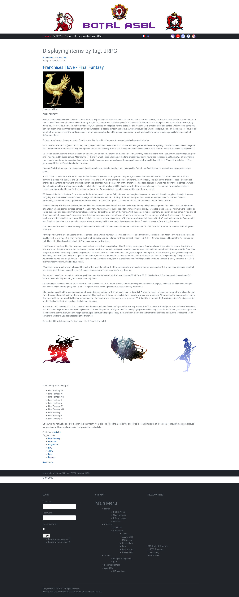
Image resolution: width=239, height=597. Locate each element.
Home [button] (46, 36)
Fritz (124, 546)
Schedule (117, 527)
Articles (57, 432)
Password (47, 513)
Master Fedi (127, 552)
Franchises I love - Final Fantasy (73, 67)
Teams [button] (68, 36)
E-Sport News (119, 518)
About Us (108, 568)
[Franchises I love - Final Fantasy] (63, 89)
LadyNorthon (128, 549)
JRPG (50, 451)
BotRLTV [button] (57, 36)
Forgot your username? (59, 542)
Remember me (49, 524)
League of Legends (122, 558)
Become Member (82, 36)
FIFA (115, 562)
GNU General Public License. (90, 591)
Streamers (118, 530)
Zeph (124, 533)
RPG (50, 448)
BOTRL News (119, 512)
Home (107, 509)
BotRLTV (108, 524)
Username (47, 501)
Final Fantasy (54, 438)
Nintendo (52, 441)
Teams (107, 555)
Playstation (53, 444)
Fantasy (51, 457)
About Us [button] (96, 36)
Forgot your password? (59, 539)
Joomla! (46, 591)
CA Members (119, 571)
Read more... (48, 462)
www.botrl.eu (153, 555)
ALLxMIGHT (127, 537)
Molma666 (127, 540)
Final (50, 454)
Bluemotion (127, 543)
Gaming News (119, 515)
